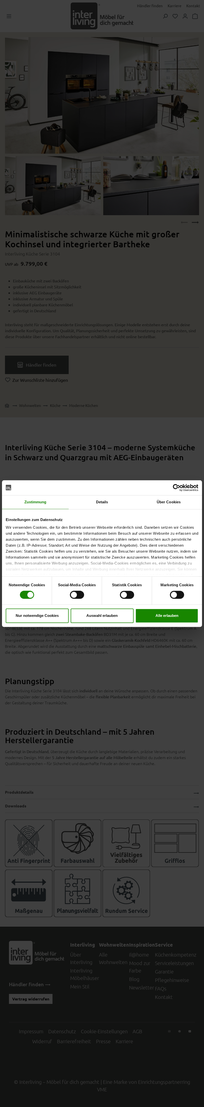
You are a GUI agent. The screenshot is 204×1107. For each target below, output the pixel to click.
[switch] (77, 595)
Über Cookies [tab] (169, 502)
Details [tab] (102, 502)
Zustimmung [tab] (35, 502)
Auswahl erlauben (102, 615)
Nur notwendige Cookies (37, 615)
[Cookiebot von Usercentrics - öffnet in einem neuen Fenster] (176, 487)
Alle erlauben (166, 615)
